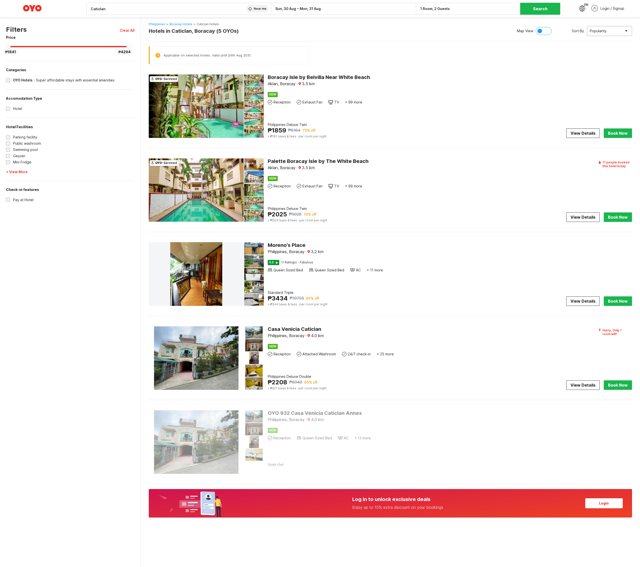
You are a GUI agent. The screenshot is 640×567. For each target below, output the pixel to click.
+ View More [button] (17, 172)
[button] (127, 30)
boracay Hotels (181, 24)
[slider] (8, 46)
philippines (157, 24)
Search (540, 8)
